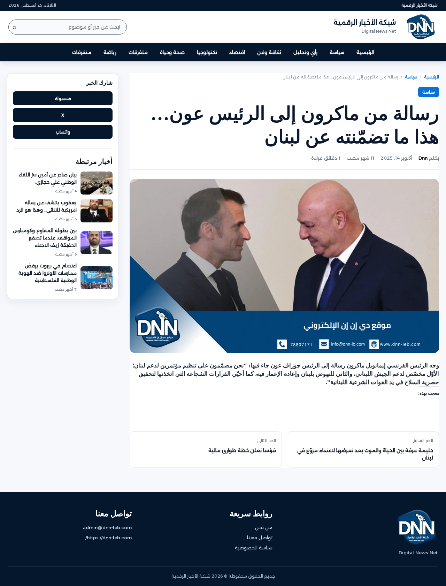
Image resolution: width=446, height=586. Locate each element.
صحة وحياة (172, 52)
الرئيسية (365, 52)
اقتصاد (237, 52)
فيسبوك (63, 98)
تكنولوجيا (207, 52)
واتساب (63, 132)
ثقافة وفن (269, 52)
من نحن (263, 527)
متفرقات (138, 52)
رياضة (109, 52)
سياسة (337, 52)
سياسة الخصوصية (253, 547)
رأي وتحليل (305, 52)
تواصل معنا (259, 537)
